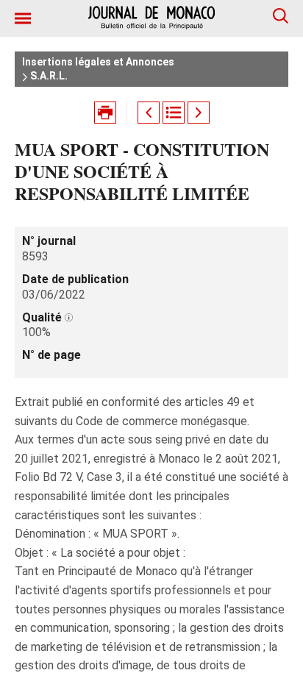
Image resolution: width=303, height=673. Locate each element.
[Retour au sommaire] (174, 113)
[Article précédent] (149, 113)
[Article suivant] (199, 113)
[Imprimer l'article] (105, 113)
